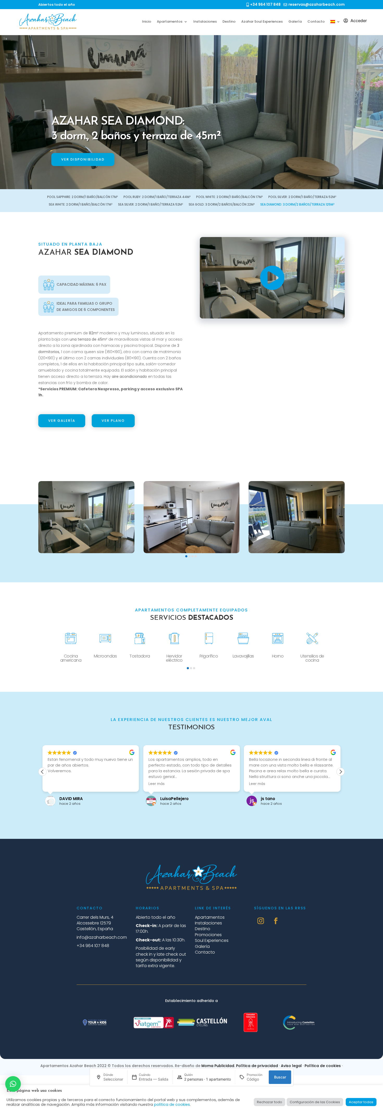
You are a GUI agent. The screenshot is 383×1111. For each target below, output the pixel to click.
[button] (186, 556)
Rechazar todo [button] (269, 1102)
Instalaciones (205, 21)
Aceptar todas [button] (361, 1102)
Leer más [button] (157, 784)
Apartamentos (169, 21)
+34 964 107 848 (93, 946)
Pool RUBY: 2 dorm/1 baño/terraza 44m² (156, 197)
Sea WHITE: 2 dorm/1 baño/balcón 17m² (80, 205)
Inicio (146, 21)
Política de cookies (323, 1065)
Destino (229, 21)
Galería (295, 21)
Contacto (316, 21)
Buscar (280, 1077)
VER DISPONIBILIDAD (82, 159)
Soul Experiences (211, 940)
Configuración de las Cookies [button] (315, 1102)
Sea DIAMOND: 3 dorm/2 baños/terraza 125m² (297, 205)
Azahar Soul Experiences (262, 21)
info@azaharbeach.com (102, 937)
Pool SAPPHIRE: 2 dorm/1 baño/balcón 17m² (82, 197)
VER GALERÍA (61, 420)
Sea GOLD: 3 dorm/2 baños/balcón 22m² (222, 205)
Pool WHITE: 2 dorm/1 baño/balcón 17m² (229, 197)
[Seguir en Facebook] (275, 921)
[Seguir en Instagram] (260, 921)
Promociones (208, 935)
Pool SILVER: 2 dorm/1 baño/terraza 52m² (302, 197)
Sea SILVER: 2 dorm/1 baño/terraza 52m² (150, 205)
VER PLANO (113, 420)
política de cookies (172, 1104)
